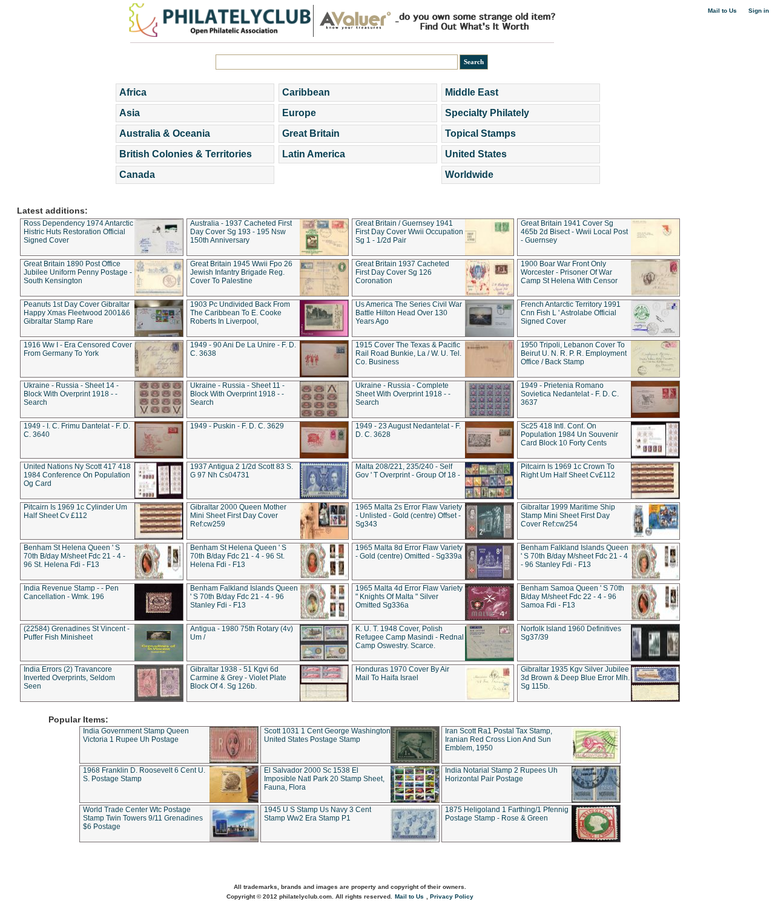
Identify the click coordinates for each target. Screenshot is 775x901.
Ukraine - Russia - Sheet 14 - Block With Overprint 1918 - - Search (71, 394)
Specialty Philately (487, 113)
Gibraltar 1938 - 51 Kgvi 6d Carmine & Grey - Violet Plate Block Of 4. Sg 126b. (238, 677)
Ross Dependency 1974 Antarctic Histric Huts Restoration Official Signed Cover (78, 231)
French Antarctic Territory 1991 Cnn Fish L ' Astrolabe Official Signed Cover (571, 313)
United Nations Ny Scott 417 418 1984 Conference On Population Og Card (77, 475)
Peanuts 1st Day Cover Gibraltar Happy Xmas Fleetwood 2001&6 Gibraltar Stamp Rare (77, 313)
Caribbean (306, 92)
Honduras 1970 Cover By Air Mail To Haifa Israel (402, 673)
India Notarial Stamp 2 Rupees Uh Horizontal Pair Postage (501, 774)
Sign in (758, 10)
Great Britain (311, 133)
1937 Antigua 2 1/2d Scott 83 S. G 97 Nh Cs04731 (241, 470)
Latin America (313, 154)
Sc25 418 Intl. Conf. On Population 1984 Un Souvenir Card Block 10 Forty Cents (569, 434)
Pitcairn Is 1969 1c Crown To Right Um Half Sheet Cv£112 (568, 470)
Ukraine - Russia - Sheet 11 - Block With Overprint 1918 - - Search (237, 394)
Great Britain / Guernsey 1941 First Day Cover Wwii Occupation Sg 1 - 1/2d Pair (409, 231)
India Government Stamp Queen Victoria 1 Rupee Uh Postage (136, 735)
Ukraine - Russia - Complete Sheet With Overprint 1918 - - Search (402, 394)
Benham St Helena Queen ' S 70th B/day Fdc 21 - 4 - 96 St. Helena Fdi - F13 (238, 556)
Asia (129, 113)
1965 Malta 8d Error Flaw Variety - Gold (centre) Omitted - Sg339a (409, 551)
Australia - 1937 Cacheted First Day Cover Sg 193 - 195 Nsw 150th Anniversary (241, 231)
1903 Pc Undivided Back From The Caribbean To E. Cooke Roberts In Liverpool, (240, 313)
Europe (299, 113)
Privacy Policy (451, 896)
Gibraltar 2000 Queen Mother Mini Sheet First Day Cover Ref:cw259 (238, 515)
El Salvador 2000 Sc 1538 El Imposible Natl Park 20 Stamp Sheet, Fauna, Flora (324, 778)
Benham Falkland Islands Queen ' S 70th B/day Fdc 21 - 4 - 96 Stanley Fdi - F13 (244, 596)
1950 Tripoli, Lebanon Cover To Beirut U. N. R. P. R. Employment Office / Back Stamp (574, 353)
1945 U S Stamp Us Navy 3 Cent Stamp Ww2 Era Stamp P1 (317, 813)
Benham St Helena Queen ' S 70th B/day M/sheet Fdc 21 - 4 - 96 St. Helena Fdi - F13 (74, 556)
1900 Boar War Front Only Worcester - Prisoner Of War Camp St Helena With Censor (569, 272)
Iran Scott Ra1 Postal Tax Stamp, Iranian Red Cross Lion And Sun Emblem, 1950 (498, 739)
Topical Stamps (480, 133)
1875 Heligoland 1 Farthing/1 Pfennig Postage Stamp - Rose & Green (507, 813)
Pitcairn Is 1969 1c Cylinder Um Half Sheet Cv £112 (75, 511)
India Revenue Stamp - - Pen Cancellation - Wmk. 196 (71, 592)
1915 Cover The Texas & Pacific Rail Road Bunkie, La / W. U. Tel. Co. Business (408, 353)
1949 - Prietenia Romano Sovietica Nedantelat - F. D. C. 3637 (570, 394)
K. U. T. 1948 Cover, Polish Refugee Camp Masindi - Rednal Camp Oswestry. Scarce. (409, 637)
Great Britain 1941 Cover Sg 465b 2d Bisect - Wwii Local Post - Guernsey (574, 231)
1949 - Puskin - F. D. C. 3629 (237, 426)
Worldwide (469, 174)
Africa (133, 92)
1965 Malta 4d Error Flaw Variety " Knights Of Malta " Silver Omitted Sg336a (409, 596)
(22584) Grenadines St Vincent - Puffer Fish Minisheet (77, 632)
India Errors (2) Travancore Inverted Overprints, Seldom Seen (69, 677)
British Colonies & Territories (185, 154)
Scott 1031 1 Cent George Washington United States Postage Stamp (327, 735)
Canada (137, 174)
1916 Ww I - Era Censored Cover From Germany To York (78, 349)
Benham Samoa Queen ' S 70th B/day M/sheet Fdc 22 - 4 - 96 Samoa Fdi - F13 (572, 596)
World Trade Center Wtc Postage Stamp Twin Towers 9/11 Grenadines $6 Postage (143, 818)
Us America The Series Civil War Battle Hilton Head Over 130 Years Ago (408, 313)
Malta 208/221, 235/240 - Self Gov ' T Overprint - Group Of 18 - (407, 470)
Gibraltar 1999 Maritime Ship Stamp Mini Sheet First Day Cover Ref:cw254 (568, 515)
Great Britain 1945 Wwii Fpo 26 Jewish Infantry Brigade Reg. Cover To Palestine (241, 272)
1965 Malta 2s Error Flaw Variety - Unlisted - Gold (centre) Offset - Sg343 (408, 515)
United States (476, 154)
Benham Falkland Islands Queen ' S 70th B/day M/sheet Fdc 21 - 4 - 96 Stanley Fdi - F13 (574, 556)
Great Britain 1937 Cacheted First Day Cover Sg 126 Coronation (402, 272)
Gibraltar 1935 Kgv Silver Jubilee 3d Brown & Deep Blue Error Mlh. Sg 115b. (575, 677)
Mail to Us (722, 10)
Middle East (471, 92)
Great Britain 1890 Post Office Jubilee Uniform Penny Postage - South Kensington (78, 272)
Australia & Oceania (164, 133)
